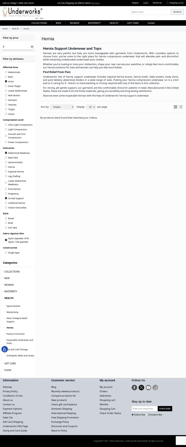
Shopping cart (107, 400)
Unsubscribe (155, 414)
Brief (10, 222)
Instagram (155, 387)
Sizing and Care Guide (15, 430)
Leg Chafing (14, 176)
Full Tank (12, 227)
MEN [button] (58, 23)
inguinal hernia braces (119, 76)
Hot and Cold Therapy (17, 349)
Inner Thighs (14, 86)
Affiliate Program (12, 413)
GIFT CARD (10, 363)
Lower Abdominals (17, 90)
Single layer (14, 252)
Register (135, 3)
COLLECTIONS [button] (39, 23)
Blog (53, 387)
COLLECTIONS (12, 271)
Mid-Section (14, 95)
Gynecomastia (15, 162)
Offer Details (95, 3)
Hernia (11, 166)
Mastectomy (12, 312)
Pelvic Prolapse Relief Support (17, 320)
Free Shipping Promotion (65, 417)
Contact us (9, 404)
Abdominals (14, 72)
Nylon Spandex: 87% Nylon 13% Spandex (18, 240)
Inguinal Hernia (16, 171)
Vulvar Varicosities (17, 207)
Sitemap (7, 387)
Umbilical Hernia (16, 202)
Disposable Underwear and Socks (20, 342)
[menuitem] (39, 23)
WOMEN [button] (74, 23)
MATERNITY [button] (94, 23)
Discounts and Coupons (64, 426)
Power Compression (18, 142)
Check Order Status (110, 413)
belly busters (157, 76)
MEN (7, 278)
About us (8, 400)
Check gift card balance (64, 404)
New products (59, 400)
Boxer (11, 218)
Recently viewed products (65, 391)
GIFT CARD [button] (133, 23)
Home (5, 28)
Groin (11, 81)
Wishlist (104, 404)
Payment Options (12, 408)
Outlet (7, 370)
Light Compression (17, 129)
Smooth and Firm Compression (17, 136)
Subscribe (139, 414)
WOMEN (9, 284)
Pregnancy (13, 193)
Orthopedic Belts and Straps (20, 355)
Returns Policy (59, 430)
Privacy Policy (10, 391)
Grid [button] (175, 107)
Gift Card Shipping (13, 421)
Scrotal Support (16, 198)
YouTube (148, 387)
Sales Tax (8, 417)
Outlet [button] (151, 23)
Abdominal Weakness (19, 152)
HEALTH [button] (114, 23)
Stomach (12, 100)
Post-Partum (14, 188)
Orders (104, 391)
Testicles (12, 104)
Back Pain (13, 157)
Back (10, 76)
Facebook (134, 387)
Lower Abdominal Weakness (17, 182)
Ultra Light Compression (20, 124)
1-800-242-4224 (25, 2)
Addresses (105, 395)
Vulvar (11, 113)
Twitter (141, 387)
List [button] (180, 107)
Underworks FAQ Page (15, 426)
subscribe (165, 408)
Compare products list (63, 395)
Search (177, 12)
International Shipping (63, 413)
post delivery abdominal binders (66, 80)
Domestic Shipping (61, 408)
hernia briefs (141, 76)
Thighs (11, 109)
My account (106, 387)
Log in (145, 3)
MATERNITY (10, 291)
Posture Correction (16, 333)
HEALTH (8, 298)
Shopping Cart (108, 408)
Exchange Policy (60, 421)
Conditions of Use (13, 395)
